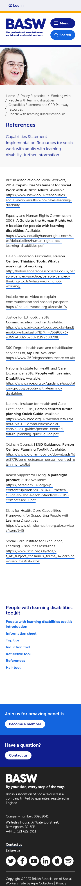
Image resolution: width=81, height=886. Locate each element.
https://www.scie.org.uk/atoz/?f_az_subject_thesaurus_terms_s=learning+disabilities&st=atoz (40, 556)
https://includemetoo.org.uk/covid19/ (36, 307)
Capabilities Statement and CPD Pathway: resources (39, 107)
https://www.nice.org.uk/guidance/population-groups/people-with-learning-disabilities (40, 388)
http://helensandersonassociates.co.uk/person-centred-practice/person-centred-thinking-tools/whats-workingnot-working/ (40, 278)
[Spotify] (69, 861)
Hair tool (13, 667)
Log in (18, 5)
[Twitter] (11, 861)
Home (10, 96)
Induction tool (18, 647)
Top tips (12, 640)
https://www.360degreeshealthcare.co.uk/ (40, 358)
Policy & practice (33, 96)
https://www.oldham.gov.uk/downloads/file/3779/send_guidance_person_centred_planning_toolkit (40, 459)
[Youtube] (34, 861)
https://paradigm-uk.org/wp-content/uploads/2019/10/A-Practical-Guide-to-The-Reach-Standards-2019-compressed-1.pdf (37, 492)
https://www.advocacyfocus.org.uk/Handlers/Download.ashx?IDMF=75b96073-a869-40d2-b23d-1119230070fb (40, 332)
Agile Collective (42, 883)
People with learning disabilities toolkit (37, 114)
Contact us (18, 755)
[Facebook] (22, 861)
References (15, 660)
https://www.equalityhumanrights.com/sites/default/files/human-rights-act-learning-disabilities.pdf (40, 241)
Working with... (62, 96)
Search (65, 35)
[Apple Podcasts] (57, 861)
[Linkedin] (45, 861)
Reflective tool (18, 654)
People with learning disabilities (31, 100)
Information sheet (21, 633)
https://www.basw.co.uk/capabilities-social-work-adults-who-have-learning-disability (39, 200)
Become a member (25, 724)
